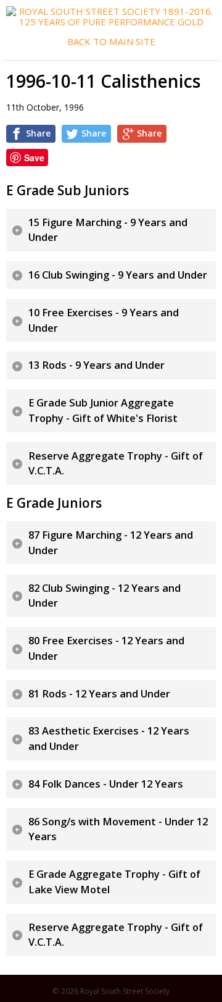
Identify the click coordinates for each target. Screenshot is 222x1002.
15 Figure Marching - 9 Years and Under (107, 230)
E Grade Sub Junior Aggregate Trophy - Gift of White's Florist (103, 410)
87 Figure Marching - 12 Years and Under (110, 542)
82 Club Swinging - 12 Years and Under (104, 595)
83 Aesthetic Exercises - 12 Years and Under (108, 738)
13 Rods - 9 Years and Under (96, 365)
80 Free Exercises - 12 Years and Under (106, 648)
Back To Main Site (111, 41)
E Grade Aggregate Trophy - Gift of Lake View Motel (114, 881)
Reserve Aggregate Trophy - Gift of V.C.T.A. (115, 463)
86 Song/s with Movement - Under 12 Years (118, 829)
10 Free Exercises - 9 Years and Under (103, 320)
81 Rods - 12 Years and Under (99, 694)
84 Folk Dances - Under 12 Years (105, 784)
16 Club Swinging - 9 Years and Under (117, 275)
